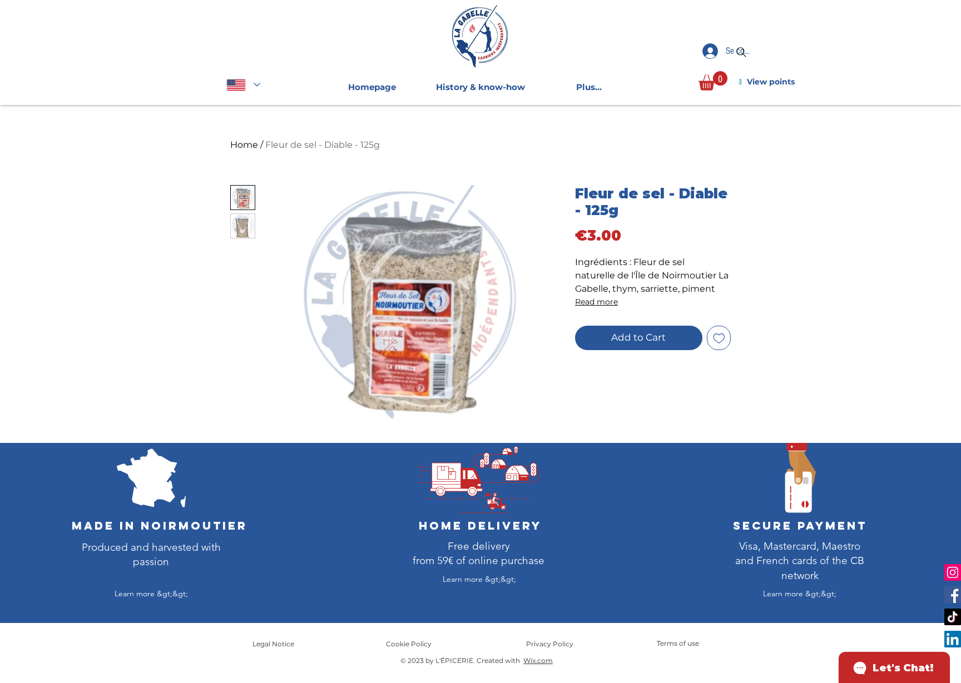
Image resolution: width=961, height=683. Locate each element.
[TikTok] (952, 617)
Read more (596, 302)
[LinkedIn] (952, 639)
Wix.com (538, 660)
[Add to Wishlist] (719, 338)
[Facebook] (952, 594)
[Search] (741, 52)
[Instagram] (952, 572)
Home (244, 144)
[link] (713, 81)
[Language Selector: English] (243, 84)
